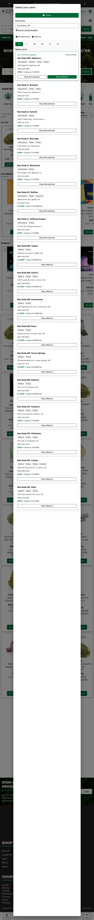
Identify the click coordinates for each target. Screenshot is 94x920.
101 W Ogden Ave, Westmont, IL (29, 173)
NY (50, 44)
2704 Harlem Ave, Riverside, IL (28, 146)
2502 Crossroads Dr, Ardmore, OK (30, 414)
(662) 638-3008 (23, 283)
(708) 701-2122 (23, 122)
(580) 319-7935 (23, 417)
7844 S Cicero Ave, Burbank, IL (29, 92)
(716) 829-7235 (23, 203)
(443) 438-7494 (23, 69)
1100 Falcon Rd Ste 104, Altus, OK (30, 494)
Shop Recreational (32, 77)
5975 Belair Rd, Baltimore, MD (28, 65)
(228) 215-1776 (23, 364)
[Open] (77, 26)
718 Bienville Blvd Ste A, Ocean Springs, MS (33, 360)
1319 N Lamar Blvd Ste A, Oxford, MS (31, 280)
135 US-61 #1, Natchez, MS (27, 387)
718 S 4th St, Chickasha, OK (27, 441)
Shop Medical (62, 77)
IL (27, 44)
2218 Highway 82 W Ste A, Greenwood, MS (34, 307)
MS (42, 44)
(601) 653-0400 (23, 391)
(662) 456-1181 (23, 310)
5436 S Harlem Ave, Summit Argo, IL (31, 119)
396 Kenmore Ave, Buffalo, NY (28, 199)
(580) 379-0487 (23, 498)
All (19, 44)
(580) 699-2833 (23, 471)
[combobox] (45, 25)
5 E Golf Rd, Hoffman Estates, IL (29, 226)
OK (58, 44)
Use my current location (27, 30)
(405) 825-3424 (23, 444)
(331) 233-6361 (23, 176)
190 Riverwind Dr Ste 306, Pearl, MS (31, 334)
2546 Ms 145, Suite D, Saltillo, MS (30, 253)
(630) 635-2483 (23, 230)
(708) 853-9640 (23, 149)
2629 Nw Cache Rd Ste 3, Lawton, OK (31, 468)
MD (34, 44)
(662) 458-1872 (23, 256)
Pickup (48, 15)
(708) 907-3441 (23, 96)
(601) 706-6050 (23, 337)
